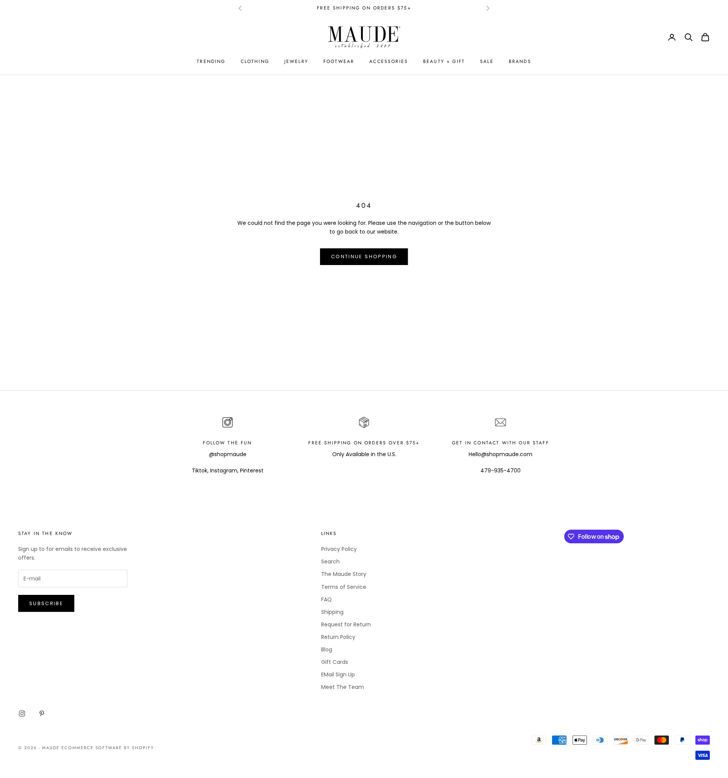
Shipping (332, 612)
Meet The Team (342, 687)
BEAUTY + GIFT (444, 61)
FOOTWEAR (338, 61)
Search (330, 561)
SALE (487, 61)
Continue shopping (364, 256)
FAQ (326, 599)
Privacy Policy (339, 549)
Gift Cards (334, 662)
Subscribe (46, 603)
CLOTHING (255, 61)
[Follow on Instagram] (22, 713)
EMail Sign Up (338, 674)
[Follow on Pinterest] (42, 713)
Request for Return (346, 624)
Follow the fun (227, 442)
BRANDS (520, 61)
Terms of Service (343, 587)
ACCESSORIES (388, 61)
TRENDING (211, 61)
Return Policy (338, 637)
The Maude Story (343, 574)
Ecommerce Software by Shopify (107, 748)
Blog (326, 649)
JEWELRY (296, 61)
